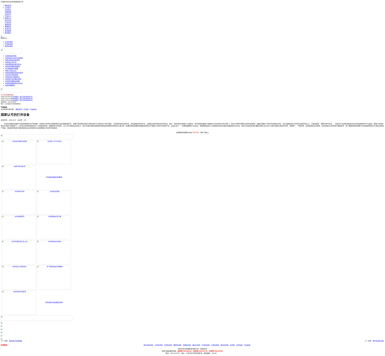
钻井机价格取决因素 (12, 81)
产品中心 (8, 16)
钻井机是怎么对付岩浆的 (14, 58)
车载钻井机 (187, 345)
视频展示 (8, 26)
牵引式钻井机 (148, 345)
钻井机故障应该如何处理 (14, 73)
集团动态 (8, 24)
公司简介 (8, 7)
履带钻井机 (177, 345)
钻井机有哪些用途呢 (12, 66)
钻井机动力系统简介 (12, 77)
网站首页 (8, 5)
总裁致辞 (8, 12)
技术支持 (8, 20)
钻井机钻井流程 (11, 56)
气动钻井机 (9, 44)
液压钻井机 (9, 46)
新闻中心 (8, 18)
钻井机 (232, 345)
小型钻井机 (159, 345)
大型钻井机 (168, 345)
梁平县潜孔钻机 (378, 341)
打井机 (26, 109)
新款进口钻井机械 (15, 341)
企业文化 (8, 14)
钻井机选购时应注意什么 (14, 83)
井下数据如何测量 (11, 68)
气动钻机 (33, 109)
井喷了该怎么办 (11, 70)
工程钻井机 (9, 42)
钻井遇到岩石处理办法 (13, 64)
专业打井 (8, 28)
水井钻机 (239, 345)
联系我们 (8, 33)
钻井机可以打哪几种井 (13, 79)
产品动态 (8, 22)
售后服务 (8, 31)
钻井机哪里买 (10, 85)
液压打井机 (196, 345)
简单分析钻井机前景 (12, 60)
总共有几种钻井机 (11, 75)
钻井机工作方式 (11, 62)
